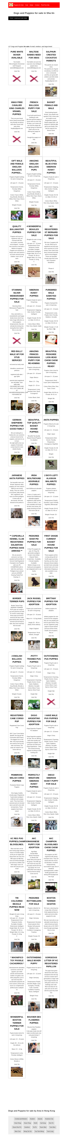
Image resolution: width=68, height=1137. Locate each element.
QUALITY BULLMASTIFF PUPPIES (17, 229)
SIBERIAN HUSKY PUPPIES (34, 293)
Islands (40, 1119)
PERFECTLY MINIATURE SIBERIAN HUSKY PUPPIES (34, 781)
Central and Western (21, 1119)
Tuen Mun (52, 1127)
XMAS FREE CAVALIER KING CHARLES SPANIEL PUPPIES (16, 108)
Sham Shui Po (17, 1127)
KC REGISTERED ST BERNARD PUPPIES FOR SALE (51, 232)
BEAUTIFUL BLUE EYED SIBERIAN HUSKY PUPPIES (51, 167)
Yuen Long (50, 1131)
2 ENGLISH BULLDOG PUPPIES (17, 659)
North (35, 1123)
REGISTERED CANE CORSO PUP (17, 718)
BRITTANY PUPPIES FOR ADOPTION (51, 601)
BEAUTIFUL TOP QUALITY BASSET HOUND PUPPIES (34, 426)
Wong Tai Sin (28, 1131)
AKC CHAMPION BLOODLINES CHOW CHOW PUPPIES (51, 844)
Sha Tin (51, 1123)
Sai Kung (43, 1123)
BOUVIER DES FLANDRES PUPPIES (34, 1020)
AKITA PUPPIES (51, 420)
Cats (26, 5)
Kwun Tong (27, 1123)
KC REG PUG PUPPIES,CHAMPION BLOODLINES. (19, 841)
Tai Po (35, 1127)
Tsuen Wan (43, 1127)
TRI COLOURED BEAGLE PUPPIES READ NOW (16, 904)
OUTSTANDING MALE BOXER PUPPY (34, 960)
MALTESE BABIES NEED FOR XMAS (34, 55)
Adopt (31, 5)
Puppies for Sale (19, 5)
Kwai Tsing (18, 1123)
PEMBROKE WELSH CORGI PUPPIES (17, 778)
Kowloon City (49, 1119)
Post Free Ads (45, 5)
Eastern (32, 1119)
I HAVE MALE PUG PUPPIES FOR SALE (51, 718)
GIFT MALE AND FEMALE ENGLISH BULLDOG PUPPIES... (16, 167)
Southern (27, 1127)
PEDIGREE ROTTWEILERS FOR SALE (34, 901)
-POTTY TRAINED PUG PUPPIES (34, 659)
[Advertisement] (34, 33)
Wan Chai (18, 1131)
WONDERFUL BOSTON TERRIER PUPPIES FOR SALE (17, 1023)
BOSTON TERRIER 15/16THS (51, 901)
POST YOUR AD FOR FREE (18, 18)
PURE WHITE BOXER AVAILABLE (17, 55)
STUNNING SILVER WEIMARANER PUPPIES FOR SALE (17, 296)
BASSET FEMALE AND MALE (51, 105)
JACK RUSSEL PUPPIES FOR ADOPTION (34, 601)
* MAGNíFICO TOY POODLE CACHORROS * (17, 960)
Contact (37, 5)
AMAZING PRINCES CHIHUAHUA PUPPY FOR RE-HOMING (34, 357)
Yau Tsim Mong (39, 1131)
